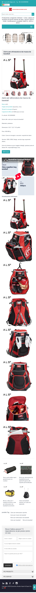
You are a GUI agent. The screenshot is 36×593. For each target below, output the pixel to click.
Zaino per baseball (15, 520)
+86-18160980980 (23, 2)
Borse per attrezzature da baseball (20, 517)
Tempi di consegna (7, 109)
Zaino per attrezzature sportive (19, 512)
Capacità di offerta (7, 111)
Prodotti (10, 36)
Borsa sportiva (19, 36)
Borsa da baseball (8, 38)
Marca (4, 104)
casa (4, 36)
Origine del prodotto (7, 106)
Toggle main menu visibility (31, 26)
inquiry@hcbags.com (9, 2)
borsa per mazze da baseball (18, 515)
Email (6, 152)
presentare (8, 565)
